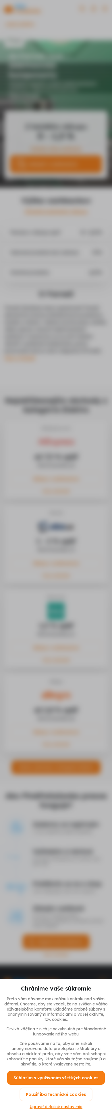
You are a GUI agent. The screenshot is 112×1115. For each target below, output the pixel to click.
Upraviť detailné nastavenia (56, 1106)
